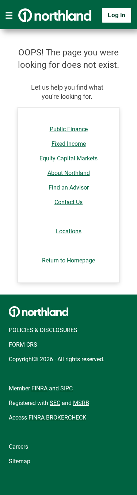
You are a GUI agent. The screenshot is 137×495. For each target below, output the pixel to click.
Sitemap (19, 461)
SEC (55, 402)
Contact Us (68, 202)
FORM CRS (23, 344)
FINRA (39, 388)
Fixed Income (69, 143)
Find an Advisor (69, 187)
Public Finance (69, 129)
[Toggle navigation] (9, 15)
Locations (68, 231)
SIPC (66, 388)
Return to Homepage (68, 260)
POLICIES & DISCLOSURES (43, 330)
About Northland (68, 172)
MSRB (81, 402)
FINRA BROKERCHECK (57, 417)
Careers (18, 446)
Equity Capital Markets (68, 158)
